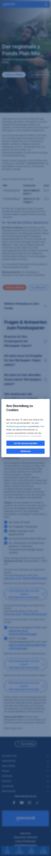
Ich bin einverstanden (25, 443)
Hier (42, 426)
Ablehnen (25, 451)
